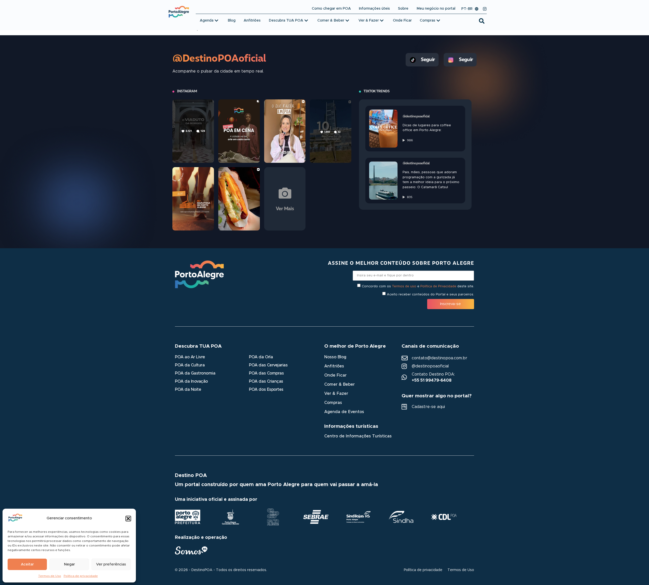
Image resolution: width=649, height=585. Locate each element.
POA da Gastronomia (195, 373)
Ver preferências (111, 564)
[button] (128, 518)
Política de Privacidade (438, 286)
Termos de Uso (49, 575)
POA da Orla (261, 357)
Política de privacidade (81, 575)
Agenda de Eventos (344, 412)
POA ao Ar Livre (190, 357)
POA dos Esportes (266, 389)
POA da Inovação (191, 381)
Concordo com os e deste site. (418, 286)
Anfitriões (334, 366)
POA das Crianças (266, 381)
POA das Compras (266, 373)
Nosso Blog (335, 357)
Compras (333, 403)
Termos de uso (404, 286)
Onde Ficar (335, 375)
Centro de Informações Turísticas (358, 436)
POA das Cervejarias (268, 365)
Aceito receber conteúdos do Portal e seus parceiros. (430, 294)
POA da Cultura (190, 365)
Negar (69, 564)
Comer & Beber (339, 384)
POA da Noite (188, 389)
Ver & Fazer (336, 394)
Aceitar (27, 564)
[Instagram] (485, 9)
